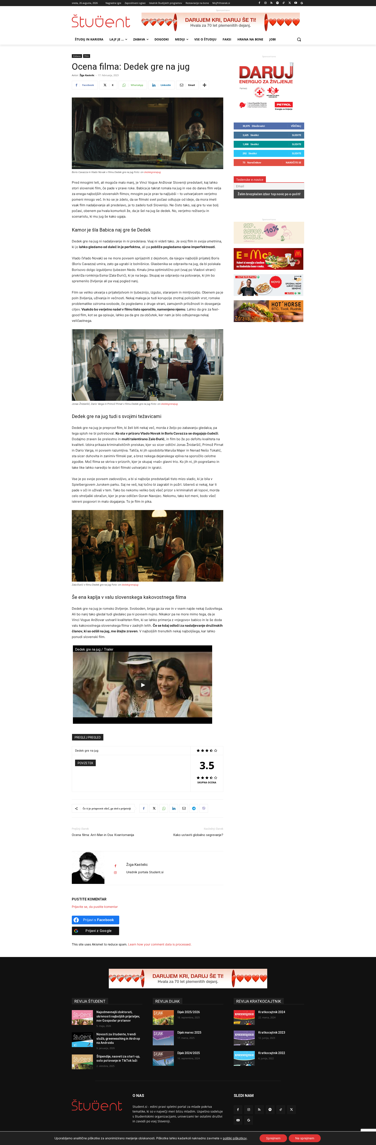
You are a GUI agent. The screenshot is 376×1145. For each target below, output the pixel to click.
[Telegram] (193, 808)
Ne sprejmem (304, 1138)
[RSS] (271, 3)
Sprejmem (273, 1138)
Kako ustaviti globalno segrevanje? (198, 835)
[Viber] (203, 808)
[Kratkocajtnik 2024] (244, 1017)
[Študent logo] (106, 21)
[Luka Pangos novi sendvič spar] (268, 298)
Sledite (296, 135)
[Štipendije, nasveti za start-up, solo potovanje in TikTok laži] (82, 1061)
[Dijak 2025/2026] (163, 1017)
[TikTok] (283, 3)
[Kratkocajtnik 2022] (244, 1058)
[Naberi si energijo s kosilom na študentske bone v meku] (268, 272)
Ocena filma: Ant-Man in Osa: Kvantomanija (103, 835)
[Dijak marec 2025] (163, 1038)
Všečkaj (296, 126)
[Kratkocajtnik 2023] (244, 1038)
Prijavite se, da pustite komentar (95, 906)
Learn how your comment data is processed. (159, 944)
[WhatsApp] (163, 808)
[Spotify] (277, 3)
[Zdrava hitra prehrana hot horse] (268, 324)
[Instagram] (265, 3)
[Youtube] (295, 3)
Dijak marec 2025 (189, 1032)
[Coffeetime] (269, 246)
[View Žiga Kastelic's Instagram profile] (115, 873)
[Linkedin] (173, 808)
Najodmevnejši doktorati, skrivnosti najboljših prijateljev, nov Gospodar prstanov (118, 1016)
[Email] (183, 808)
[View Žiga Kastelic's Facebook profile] (115, 866)
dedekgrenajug (152, 172)
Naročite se (293, 162)
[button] (299, 39)
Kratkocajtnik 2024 (271, 1012)
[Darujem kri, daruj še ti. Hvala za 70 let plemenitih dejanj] (222, 22)
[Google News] (301, 3)
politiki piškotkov (235, 1138)
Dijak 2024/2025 (188, 1053)
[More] (204, 85)
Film (86, 55)
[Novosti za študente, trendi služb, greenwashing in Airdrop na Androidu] (82, 1039)
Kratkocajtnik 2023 (271, 1032)
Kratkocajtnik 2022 (271, 1053)
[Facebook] (259, 3)
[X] (289, 3)
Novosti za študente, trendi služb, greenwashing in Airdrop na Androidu (118, 1038)
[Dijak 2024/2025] (163, 1058)
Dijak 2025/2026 (188, 1012)
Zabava (77, 55)
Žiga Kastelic (87, 75)
